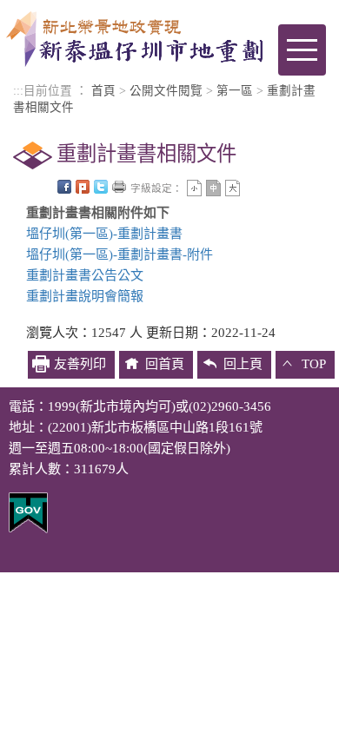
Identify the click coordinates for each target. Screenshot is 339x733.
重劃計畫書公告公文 (84, 275)
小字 (194, 188)
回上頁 (243, 364)
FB (64, 187)
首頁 (103, 90)
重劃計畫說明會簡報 (84, 296)
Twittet (101, 187)
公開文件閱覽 (166, 90)
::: (18, 90)
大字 (232, 188)
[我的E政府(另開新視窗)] (28, 511)
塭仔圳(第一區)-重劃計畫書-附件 (119, 254)
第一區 (234, 90)
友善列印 (119, 187)
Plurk (83, 187)
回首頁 (164, 364)
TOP (314, 364)
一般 (213, 188)
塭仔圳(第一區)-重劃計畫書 (104, 234)
